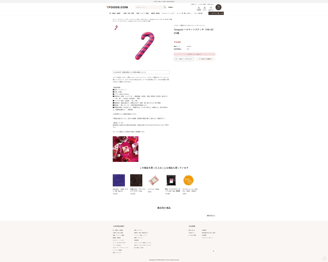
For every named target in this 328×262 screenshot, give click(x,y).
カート (218, 8)
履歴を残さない (211, 215)
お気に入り (211, 10)
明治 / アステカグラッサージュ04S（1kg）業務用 (172, 190)
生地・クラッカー (117, 252)
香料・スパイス (138, 230)
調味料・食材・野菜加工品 (141, 233)
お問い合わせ (210, 4)
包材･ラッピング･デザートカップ (142, 245)
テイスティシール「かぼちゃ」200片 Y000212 (189, 190)
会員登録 (199, 10)
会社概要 (204, 235)
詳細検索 (170, 7)
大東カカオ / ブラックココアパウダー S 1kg (137, 190)
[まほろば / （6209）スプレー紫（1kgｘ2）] (120, 180)
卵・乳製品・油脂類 (115, 13)
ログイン (205, 10)
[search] (165, 7)
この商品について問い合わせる (185, 59)
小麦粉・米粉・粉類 (128, 13)
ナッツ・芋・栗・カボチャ (184, 13)
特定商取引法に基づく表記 (208, 233)
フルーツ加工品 (198, 13)
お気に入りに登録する (206, 59)
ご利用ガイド (193, 4)
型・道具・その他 (138, 247)
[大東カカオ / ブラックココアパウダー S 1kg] (138, 180)
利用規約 (204, 230)
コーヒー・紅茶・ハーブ (140, 235)
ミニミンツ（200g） (154, 189)
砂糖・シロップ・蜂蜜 (142, 13)
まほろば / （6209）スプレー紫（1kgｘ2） (120, 190)
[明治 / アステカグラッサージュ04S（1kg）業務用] (172, 180)
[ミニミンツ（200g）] (155, 180)
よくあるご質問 (202, 4)
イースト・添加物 (117, 250)
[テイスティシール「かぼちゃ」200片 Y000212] (190, 180)
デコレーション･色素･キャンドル (142, 242)
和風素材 (136, 240)
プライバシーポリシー (207, 238)
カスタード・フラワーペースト (120, 247)
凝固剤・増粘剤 (155, 13)
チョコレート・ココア (168, 13)
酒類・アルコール (138, 238)
